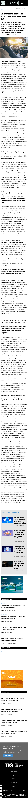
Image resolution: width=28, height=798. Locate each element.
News (2, 9)
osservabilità (4, 614)
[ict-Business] (9, 3)
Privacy (14, 775)
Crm (3, 516)
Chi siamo (14, 771)
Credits (14, 786)
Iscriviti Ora (7, 755)
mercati (2, 603)
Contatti (14, 782)
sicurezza (4, 545)
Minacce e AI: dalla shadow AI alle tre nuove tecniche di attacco (19, 565)
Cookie (14, 778)
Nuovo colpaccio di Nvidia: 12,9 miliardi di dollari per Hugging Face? (19, 534)
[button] (22, 3)
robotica (3, 728)
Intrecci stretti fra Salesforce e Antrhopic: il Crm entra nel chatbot (20, 520)
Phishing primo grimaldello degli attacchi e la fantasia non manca (19, 550)
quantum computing (5, 696)
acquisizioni (5, 528)
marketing (3, 707)
